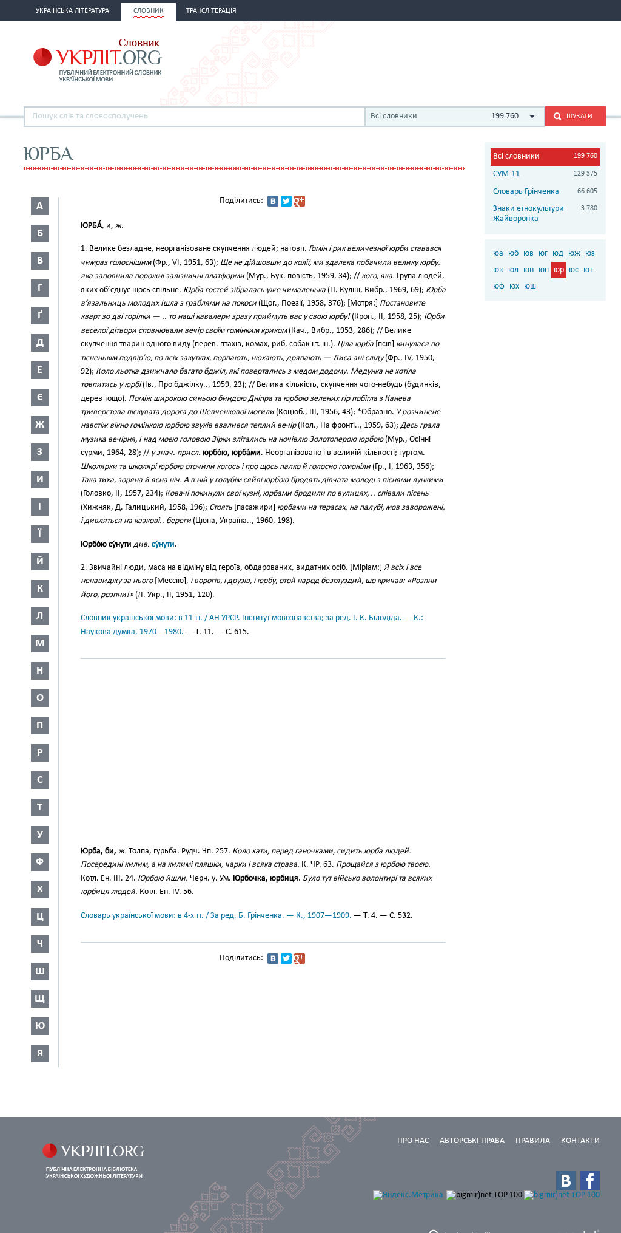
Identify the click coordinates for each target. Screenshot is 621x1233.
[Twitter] (286, 201)
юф (499, 286)
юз (590, 253)
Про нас (413, 1141)
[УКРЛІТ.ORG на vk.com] (566, 1180)
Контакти (580, 1141)
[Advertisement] (464, 59)
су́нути (163, 544)
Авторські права (472, 1141)
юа (498, 253)
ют (587, 270)
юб (513, 253)
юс (574, 270)
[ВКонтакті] (272, 201)
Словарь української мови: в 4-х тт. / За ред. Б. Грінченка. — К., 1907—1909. (216, 915)
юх (514, 286)
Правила (532, 1141)
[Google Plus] (299, 201)
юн (528, 270)
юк (498, 270)
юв (528, 253)
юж (574, 253)
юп (544, 270)
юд (557, 253)
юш (530, 286)
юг (543, 253)
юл (513, 270)
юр (559, 270)
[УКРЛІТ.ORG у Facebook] (590, 1180)
